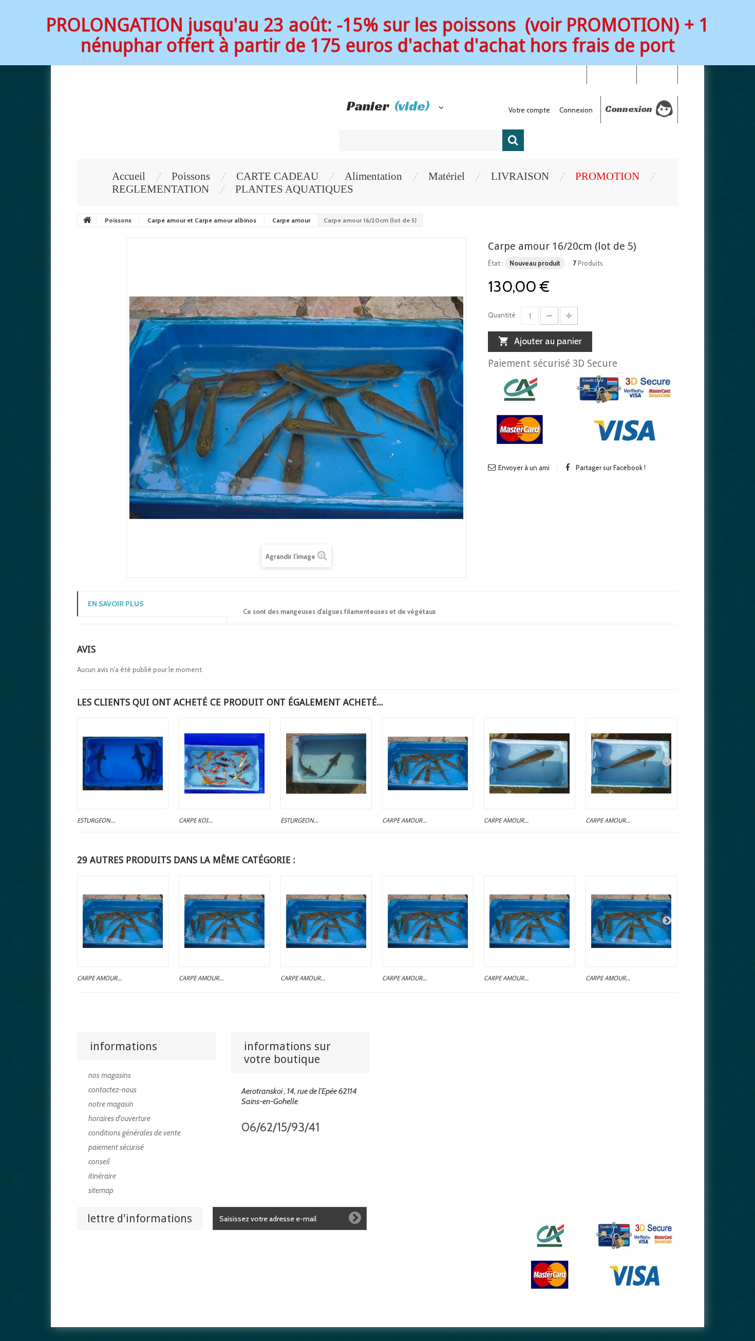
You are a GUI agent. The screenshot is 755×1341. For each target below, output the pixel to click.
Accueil (128, 176)
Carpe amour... (404, 820)
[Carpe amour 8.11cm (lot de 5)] (122, 921)
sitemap (101, 1190)
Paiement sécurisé (116, 1147)
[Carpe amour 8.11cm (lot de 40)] (428, 921)
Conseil (99, 1161)
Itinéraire (102, 1176)
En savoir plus (116, 603)
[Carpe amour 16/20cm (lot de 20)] (428, 763)
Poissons (191, 176)
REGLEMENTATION (160, 189)
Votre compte (529, 110)
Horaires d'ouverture (119, 1118)
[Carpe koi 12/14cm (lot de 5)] (224, 763)
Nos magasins (109, 1075)
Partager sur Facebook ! (611, 467)
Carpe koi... (196, 820)
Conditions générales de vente (134, 1133)
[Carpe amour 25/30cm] (631, 763)
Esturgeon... (96, 820)
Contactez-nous (112, 1089)
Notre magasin (111, 1104)
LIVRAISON (520, 176)
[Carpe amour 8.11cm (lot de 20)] (326, 921)
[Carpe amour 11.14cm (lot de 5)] (631, 921)
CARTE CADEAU (277, 176)
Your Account (611, 74)
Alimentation (373, 176)
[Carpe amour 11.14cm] (529, 921)
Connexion (657, 74)
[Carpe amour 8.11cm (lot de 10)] (224, 921)
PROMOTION (607, 176)
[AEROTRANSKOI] (195, 104)
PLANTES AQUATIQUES (294, 189)
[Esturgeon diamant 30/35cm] (326, 763)
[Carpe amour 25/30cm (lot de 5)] (529, 763)
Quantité (502, 315)
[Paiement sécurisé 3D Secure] (583, 413)
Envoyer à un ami (524, 467)
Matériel (446, 176)
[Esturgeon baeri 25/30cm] (122, 763)
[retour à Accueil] (87, 220)
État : (495, 263)
